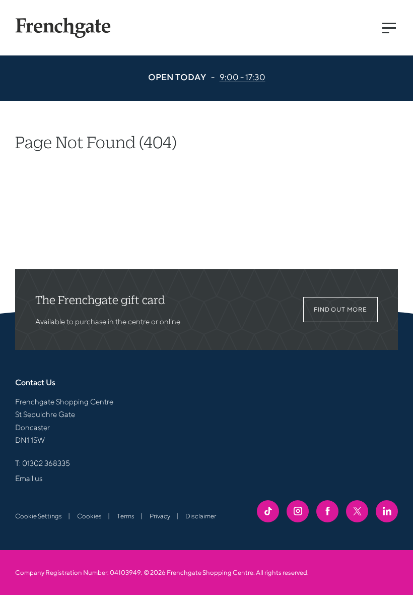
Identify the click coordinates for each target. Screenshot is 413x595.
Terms (125, 516)
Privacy (160, 516)
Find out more (340, 309)
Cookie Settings (38, 516)
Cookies (89, 516)
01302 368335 (46, 463)
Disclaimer (200, 516)
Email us (28, 478)
